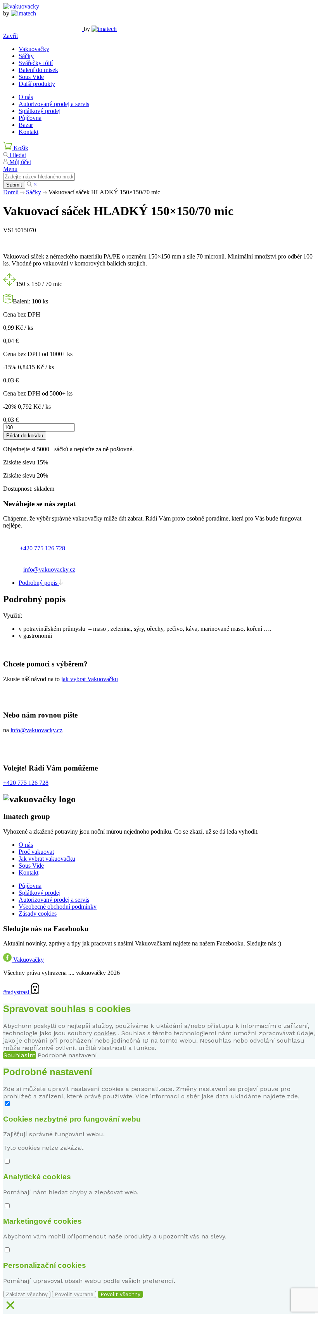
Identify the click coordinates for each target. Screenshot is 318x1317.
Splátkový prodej (39, 111)
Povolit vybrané (74, 1294)
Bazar (26, 125)
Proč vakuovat (36, 851)
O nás (26, 97)
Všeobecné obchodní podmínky (58, 906)
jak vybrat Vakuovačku (89, 679)
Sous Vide (31, 77)
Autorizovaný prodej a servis (54, 104)
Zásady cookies (38, 913)
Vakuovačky (34, 49)
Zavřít (10, 36)
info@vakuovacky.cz (49, 569)
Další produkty (37, 83)
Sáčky (26, 56)
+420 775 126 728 (42, 548)
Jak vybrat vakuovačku (47, 858)
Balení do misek (38, 70)
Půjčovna (30, 118)
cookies (105, 1033)
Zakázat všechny (27, 1294)
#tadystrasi (17, 992)
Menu (10, 169)
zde (292, 1096)
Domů (11, 192)
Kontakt (28, 131)
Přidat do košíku (24, 435)
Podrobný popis (39, 582)
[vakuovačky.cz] (21, 6)
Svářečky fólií (36, 63)
